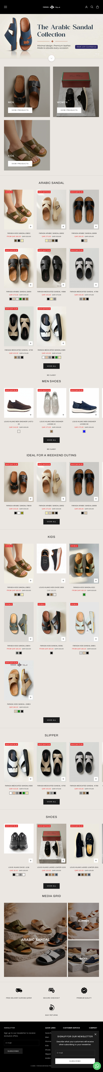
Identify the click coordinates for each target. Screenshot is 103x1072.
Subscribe (75, 1061)
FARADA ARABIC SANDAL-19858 (84, 233)
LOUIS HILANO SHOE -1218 (18, 867)
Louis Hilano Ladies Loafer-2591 (84, 867)
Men (47, 1037)
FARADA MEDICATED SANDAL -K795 (19, 350)
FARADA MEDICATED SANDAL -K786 (84, 292)
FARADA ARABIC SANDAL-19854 (18, 292)
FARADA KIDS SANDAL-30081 (51, 646)
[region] (51, 36)
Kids (47, 1045)
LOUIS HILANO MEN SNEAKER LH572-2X (19, 423)
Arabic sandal (51, 1058)
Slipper (48, 1054)
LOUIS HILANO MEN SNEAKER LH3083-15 (51, 423)
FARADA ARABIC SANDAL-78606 (19, 506)
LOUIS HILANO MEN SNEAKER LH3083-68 (84, 423)
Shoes (47, 1050)
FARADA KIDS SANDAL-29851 (84, 646)
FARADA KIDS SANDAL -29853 (19, 704)
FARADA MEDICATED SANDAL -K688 (51, 292)
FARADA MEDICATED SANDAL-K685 (51, 350)
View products (20, 110)
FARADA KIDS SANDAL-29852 (18, 233)
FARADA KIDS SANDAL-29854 (18, 646)
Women (48, 1041)
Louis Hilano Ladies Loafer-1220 (51, 867)
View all (51, 366)
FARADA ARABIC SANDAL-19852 (51, 233)
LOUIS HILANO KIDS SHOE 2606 (51, 587)
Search (48, 1033)
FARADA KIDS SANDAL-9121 (84, 587)
